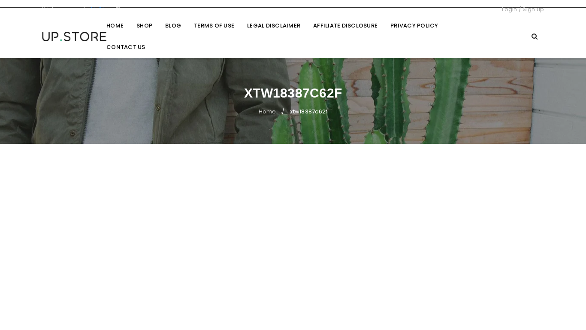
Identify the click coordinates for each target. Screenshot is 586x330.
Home (267, 111)
